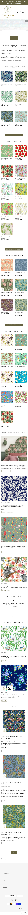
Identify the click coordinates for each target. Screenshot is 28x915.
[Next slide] (24, 31)
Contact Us (5, 887)
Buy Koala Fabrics (6, 590)
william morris (4, 747)
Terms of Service (6, 883)
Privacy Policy (6, 873)
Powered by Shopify (19, 908)
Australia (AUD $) (10, 895)
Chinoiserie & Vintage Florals (14, 37)
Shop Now (4, 660)
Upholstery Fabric (6, 471)
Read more (4, 750)
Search (4, 870)
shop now (4, 700)
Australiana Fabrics (11, 908)
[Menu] (25, 12)
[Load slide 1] (12, 616)
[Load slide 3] (15, 616)
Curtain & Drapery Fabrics (7, 512)
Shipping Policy (6, 880)
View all (14, 852)
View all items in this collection (14, 135)
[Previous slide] (3, 31)
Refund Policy (6, 876)
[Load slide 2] (14, 616)
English (19, 895)
